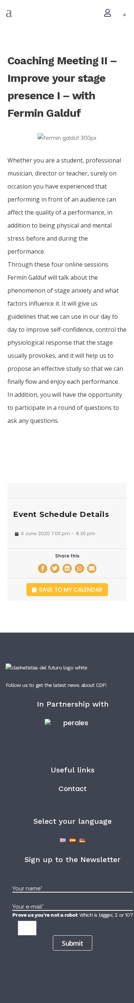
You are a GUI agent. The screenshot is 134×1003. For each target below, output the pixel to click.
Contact (72, 788)
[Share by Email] (91, 568)
